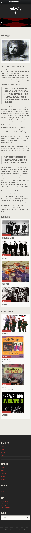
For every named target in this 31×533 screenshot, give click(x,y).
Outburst (4, 387)
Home (2, 446)
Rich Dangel (5, 284)
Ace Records (4, 501)
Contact (3, 458)
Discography (4, 473)
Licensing (3, 489)
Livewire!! (5, 415)
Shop (2, 467)
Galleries (3, 479)
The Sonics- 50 (6, 334)
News (2, 455)
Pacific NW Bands (5, 507)
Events (3, 452)
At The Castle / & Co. (8, 360)
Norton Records (5, 503)
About (2, 449)
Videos (3, 476)
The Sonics (5, 258)
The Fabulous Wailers (8, 238)
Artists (3, 470)
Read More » (6, 235)
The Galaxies (5, 304)
